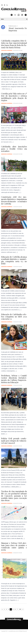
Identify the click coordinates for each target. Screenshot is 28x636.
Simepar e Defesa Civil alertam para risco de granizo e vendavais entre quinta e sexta (14, 546)
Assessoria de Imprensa (6, 50)
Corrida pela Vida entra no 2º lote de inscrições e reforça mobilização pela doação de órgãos (14, 97)
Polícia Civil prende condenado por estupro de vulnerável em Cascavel (14, 440)
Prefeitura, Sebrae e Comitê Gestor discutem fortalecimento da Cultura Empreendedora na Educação (14, 379)
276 (20, 609)
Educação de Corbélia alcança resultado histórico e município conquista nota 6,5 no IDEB (14, 260)
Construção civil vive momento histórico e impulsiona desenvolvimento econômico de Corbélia (14, 200)
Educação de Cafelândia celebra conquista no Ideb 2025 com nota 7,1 (14, 316)
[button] (2, 5)
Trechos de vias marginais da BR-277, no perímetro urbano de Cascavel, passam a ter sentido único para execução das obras (14, 496)
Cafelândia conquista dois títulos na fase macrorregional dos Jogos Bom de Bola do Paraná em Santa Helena (14, 44)
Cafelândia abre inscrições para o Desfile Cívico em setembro (14, 148)
